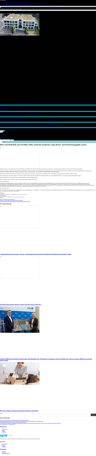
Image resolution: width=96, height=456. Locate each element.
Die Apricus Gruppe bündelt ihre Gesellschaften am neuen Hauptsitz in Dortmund (16, 2)
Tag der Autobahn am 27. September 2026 (7, 129)
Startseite (3, 133)
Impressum (4, 452)
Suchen (1, 413)
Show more (2, 130)
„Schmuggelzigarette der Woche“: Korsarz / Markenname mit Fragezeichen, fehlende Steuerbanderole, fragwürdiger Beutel (23, 3)
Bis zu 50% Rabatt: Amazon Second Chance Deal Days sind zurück (19, 410)
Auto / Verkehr (2, 127)
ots (2, 197)
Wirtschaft (4, 432)
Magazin (3, 431)
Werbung (3, 451)
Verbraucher (13, 199)
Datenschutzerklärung (6, 453)
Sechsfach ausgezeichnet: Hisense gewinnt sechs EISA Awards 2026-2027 (15, 4)
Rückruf (9, 199)
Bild (4, 199)
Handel (1, 111)
